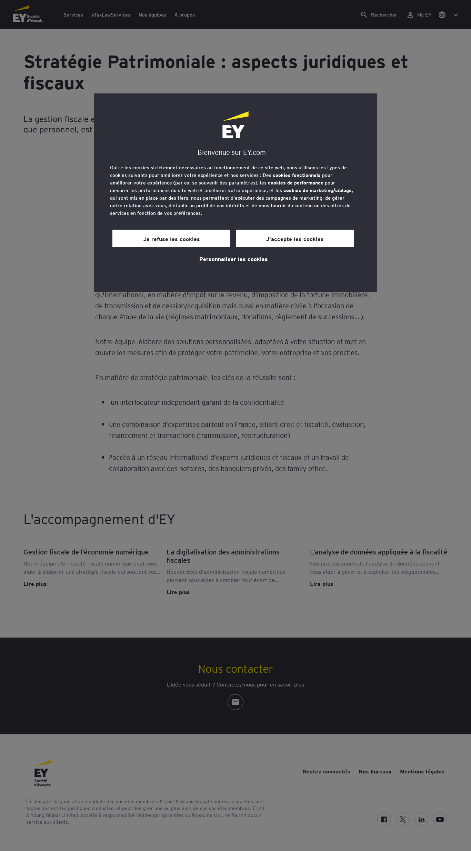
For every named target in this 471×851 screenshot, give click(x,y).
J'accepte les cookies (295, 238)
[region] (235, 192)
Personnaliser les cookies (233, 258)
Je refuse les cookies (171, 238)
